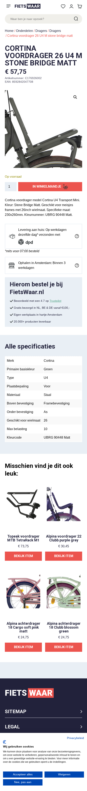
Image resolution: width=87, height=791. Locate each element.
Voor (47, 386)
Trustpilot (55, 300)
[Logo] (27, 6)
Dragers (41, 31)
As (46, 412)
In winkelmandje (47, 186)
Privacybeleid (75, 738)
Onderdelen (24, 31)
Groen (48, 369)
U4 (46, 377)
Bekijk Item (23, 556)
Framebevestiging (57, 403)
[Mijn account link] (71, 6)
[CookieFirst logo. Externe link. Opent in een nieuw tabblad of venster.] (4, 742)
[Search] (75, 19)
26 (45, 420)
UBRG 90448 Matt (57, 437)
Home (9, 31)
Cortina (49, 360)
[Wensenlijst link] (63, 6)
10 (45, 429)
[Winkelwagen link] (79, 6)
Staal (47, 395)
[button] (75, 97)
